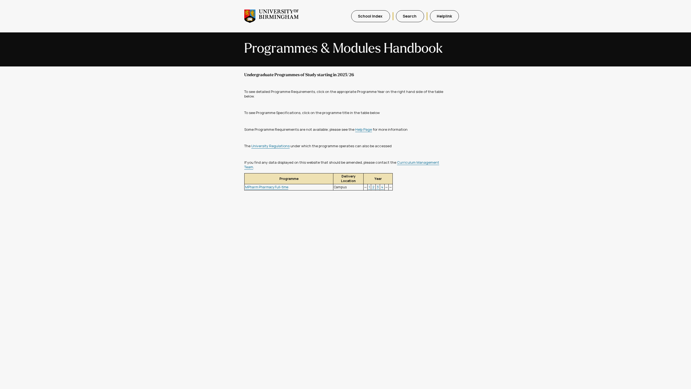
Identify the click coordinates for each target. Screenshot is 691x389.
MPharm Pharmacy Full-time (266, 187)
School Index (370, 16)
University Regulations (270, 145)
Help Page (363, 129)
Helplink (444, 16)
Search (410, 16)
